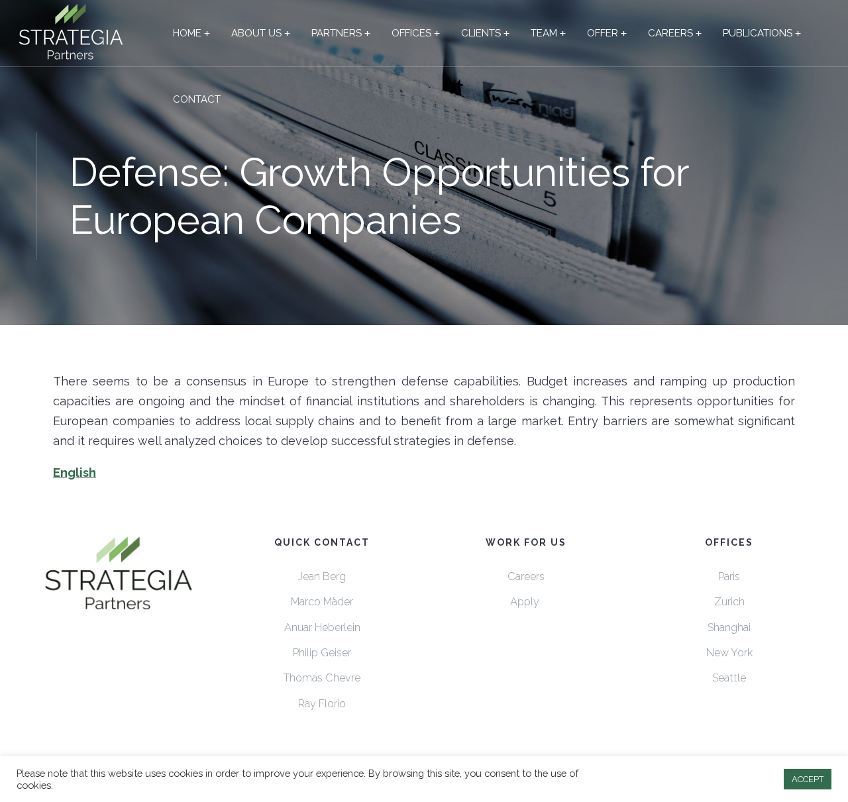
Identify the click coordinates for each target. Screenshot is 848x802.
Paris (729, 576)
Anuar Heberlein (322, 627)
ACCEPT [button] (807, 779)
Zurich (729, 601)
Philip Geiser (322, 652)
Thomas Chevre (322, 678)
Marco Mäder (322, 601)
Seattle (729, 678)
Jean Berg (322, 576)
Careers (526, 576)
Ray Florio (322, 703)
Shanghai (729, 627)
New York (729, 652)
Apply (526, 601)
